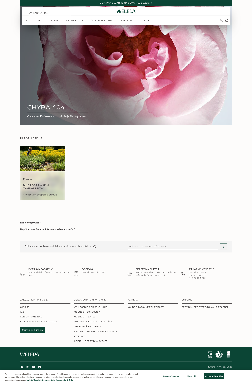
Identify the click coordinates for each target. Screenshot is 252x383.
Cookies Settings (171, 376)
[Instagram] (28, 367)
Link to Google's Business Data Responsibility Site (49, 380)
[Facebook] (22, 367)
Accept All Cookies (214, 376)
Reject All (191, 376)
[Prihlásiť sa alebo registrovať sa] (221, 20)
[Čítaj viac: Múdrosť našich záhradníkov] (42, 173)
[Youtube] (33, 367)
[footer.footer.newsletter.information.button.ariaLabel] (95, 246)
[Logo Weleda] (126, 11)
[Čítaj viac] (209, 354)
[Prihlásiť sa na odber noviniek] (223, 246)
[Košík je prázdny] (226, 20)
